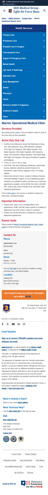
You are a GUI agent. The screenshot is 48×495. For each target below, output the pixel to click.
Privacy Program (30, 454)
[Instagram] (24, 324)
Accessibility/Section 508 (13, 466)
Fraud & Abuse (31, 466)
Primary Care (8, 35)
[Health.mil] (13, 438)
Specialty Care (9, 76)
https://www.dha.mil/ (10, 420)
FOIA (41, 466)
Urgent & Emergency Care (14, 58)
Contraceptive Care (11, 52)
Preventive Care (10, 41)
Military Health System (29, 350)
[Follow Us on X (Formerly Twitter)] (7, 324)
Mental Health (9, 64)
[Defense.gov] (6, 438)
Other (5, 116)
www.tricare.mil (7, 347)
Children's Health (10, 111)
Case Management (11, 81)
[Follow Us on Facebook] (2, 324)
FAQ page (11, 193)
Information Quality (9, 460)
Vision (5, 99)
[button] (9, 4)
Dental (6, 87)
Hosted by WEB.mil (9, 484)
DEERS (28, 296)
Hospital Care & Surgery (13, 46)
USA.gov (30, 472)
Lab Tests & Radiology (13, 70)
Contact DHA (7, 433)
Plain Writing (40, 460)
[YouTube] (13, 324)
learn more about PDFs (16, 388)
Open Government (26, 460)
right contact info (14, 411)
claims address (23, 402)
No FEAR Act (19, 472)
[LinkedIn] (19, 324)
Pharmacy (7, 93)
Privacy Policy (16, 454)
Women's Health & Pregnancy (16, 105)
